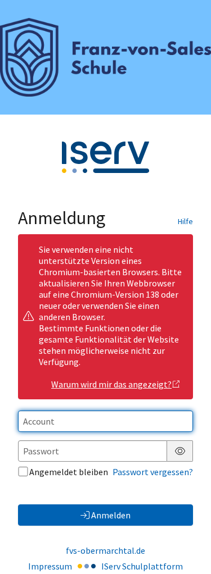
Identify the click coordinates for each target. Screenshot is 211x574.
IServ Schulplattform (142, 566)
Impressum (50, 566)
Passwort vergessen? (153, 471)
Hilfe (185, 221)
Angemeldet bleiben (68, 471)
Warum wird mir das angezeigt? (111, 384)
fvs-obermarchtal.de (105, 550)
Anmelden (111, 515)
